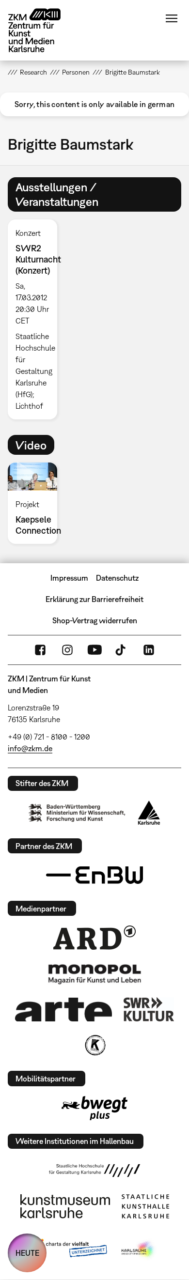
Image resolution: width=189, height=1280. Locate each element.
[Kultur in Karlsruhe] (94, 1045)
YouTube (94, 650)
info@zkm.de (30, 748)
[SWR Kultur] (149, 1009)
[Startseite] (42, 30)
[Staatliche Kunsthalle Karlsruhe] (145, 1206)
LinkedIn (148, 650)
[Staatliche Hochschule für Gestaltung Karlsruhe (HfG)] (94, 1170)
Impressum (69, 577)
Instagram (67, 650)
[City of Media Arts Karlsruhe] (138, 1250)
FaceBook (40, 650)
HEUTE (27, 1253)
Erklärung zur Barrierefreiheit (94, 599)
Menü (171, 18)
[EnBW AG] (94, 875)
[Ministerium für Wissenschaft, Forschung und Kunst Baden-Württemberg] (77, 813)
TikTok (121, 650)
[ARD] (94, 937)
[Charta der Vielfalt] (70, 1250)
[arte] (63, 1009)
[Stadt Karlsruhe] (149, 813)
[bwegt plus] (94, 1108)
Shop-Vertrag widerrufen (94, 620)
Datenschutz (117, 577)
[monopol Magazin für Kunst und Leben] (94, 973)
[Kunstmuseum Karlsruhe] (65, 1206)
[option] (36, 319)
